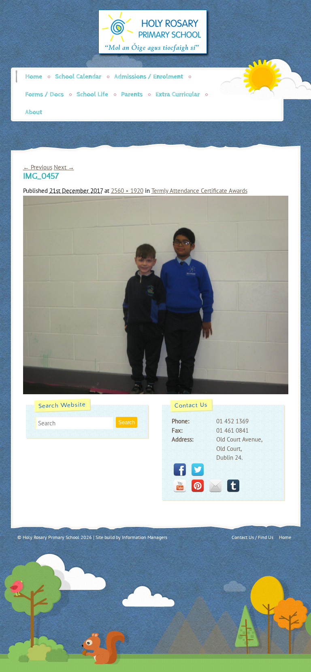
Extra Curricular (178, 94)
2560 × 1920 (127, 190)
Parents (132, 94)
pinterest (198, 486)
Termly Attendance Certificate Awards (199, 190)
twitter (198, 469)
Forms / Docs (44, 94)
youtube (180, 486)
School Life (92, 94)
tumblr (233, 486)
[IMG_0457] (155, 392)
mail (215, 486)
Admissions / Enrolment (148, 76)
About (33, 112)
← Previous (37, 167)
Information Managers (144, 537)
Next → (64, 167)
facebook (180, 469)
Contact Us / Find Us (252, 537)
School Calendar (78, 76)
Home (33, 76)
